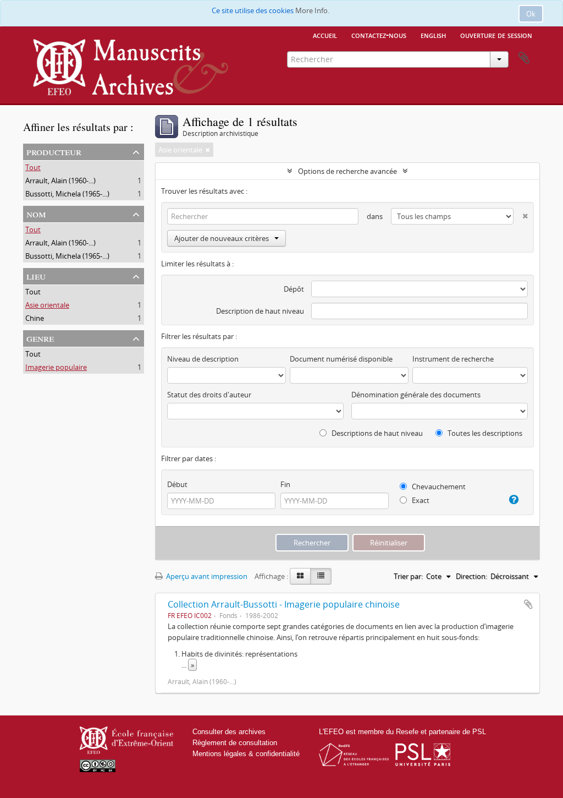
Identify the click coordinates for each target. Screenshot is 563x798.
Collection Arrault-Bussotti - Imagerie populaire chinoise (284, 604)
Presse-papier (524, 58)
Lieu (36, 275)
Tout (33, 167)
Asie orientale (47, 305)
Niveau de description (203, 359)
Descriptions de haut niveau (376, 433)
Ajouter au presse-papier (528, 604)
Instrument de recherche (453, 359)
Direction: (471, 576)
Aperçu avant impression (205, 576)
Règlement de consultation (234, 743)
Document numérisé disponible (341, 359)
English (433, 35)
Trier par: (408, 576)
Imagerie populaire (56, 367)
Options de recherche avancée (347, 171)
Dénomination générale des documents (416, 395)
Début (177, 484)
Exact (419, 500)
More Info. (312, 10)
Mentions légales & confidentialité (246, 754)
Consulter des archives (229, 732)
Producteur (53, 151)
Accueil (325, 35)
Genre (40, 337)
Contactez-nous (378, 35)
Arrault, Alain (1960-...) (60, 180)
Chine (34, 318)
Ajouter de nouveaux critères (221, 238)
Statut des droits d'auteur (209, 395)
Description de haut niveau (260, 311)
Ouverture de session (496, 35)
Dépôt (294, 289)
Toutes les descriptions (484, 433)
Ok (531, 14)
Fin (285, 484)
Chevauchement (438, 486)
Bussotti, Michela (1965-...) (67, 194)
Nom (36, 213)
